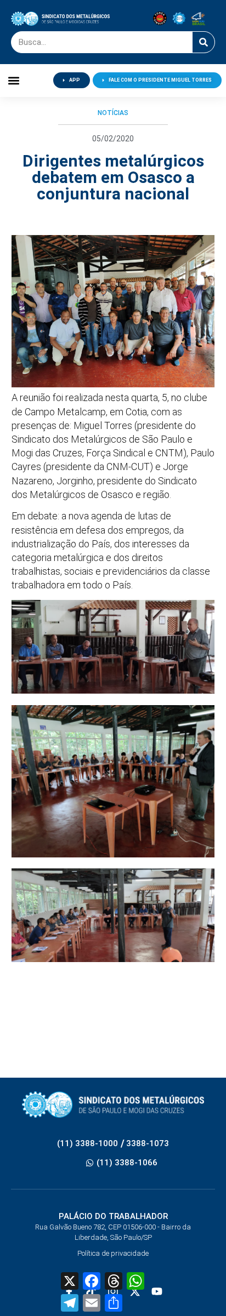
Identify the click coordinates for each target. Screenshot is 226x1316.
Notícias (113, 113)
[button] (13, 80)
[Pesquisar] (203, 42)
